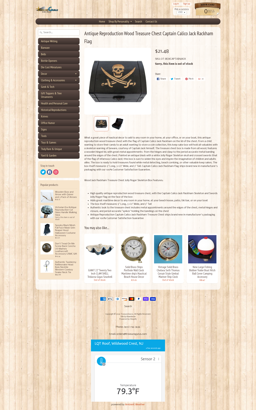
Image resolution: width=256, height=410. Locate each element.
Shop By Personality (119, 21)
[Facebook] (49, 172)
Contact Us (151, 21)
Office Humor (48, 123)
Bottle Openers (49, 61)
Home (102, 21)
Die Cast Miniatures (51, 67)
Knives (44, 116)
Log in (176, 4)
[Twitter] (43, 172)
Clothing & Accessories (53, 80)
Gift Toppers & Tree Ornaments (51, 95)
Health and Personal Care (54, 103)
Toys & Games (48, 142)
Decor (44, 74)
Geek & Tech (47, 87)
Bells (43, 54)
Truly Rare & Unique (51, 149)
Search (138, 21)
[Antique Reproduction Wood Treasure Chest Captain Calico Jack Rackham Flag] (101, 123)
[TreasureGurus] (47, 9)
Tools (44, 136)
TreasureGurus (127, 314)
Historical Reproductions (53, 110)
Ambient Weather (135, 404)
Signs (44, 129)
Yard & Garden (48, 155)
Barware (45, 48)
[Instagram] (56, 172)
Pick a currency (182, 9)
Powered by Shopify (128, 319)
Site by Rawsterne (128, 317)
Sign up (186, 4)
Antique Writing (49, 41)
